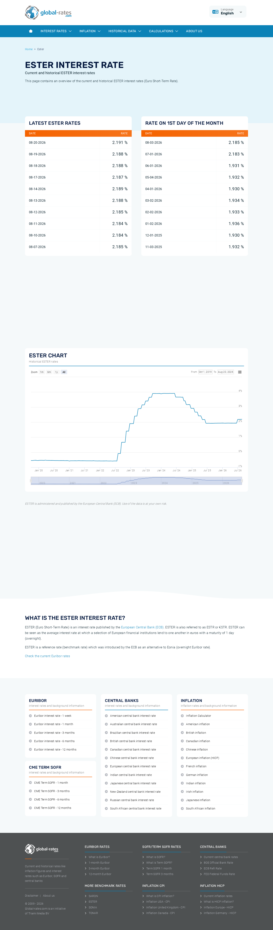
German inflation (197, 775)
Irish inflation (194, 791)
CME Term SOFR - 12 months (52, 808)
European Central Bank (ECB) (142, 627)
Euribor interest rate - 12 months (55, 749)
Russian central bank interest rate (132, 800)
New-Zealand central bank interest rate (135, 791)
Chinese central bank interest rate (132, 758)
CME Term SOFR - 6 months (52, 799)
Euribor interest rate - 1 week (52, 716)
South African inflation (200, 808)
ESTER (93, 901)
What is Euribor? (99, 857)
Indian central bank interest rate (131, 775)
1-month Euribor (99, 862)
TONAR (93, 913)
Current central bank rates (221, 857)
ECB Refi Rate (213, 868)
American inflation (198, 724)
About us (194, 31)
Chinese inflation (197, 749)
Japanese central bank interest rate (133, 783)
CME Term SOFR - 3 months (52, 791)
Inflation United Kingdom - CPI (165, 907)
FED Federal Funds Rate (219, 874)
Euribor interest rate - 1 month (53, 724)
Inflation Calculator (198, 716)
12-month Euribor (100, 874)
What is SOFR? (155, 857)
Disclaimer (31, 895)
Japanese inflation (198, 800)
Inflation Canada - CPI (160, 913)
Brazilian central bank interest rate (132, 733)
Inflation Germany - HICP (220, 913)
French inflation (196, 766)
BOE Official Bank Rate (218, 862)
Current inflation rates (218, 896)
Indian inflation (196, 783)
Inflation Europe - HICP (218, 907)
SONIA (93, 907)
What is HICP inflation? (219, 901)
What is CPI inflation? (160, 896)
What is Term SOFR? (159, 862)
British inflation (196, 733)
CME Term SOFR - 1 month (51, 782)
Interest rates (54, 31)
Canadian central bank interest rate (133, 749)
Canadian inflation (198, 741)
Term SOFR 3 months (159, 874)
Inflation (88, 31)
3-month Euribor (99, 868)
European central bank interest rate (133, 766)
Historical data (123, 31)
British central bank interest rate (131, 741)
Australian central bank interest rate (133, 724)
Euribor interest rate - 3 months (54, 733)
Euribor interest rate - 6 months (54, 741)
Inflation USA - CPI (158, 901)
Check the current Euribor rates (47, 656)
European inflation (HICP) (202, 758)
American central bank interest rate (133, 716)
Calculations (161, 31)
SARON (93, 896)
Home (29, 49)
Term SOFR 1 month (159, 868)
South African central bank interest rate (135, 808)
